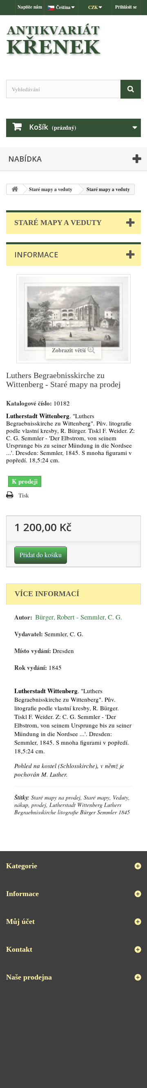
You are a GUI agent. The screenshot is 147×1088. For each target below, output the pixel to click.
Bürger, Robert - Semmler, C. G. (78, 617)
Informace (36, 254)
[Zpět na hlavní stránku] (14, 189)
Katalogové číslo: (29, 403)
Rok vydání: (30, 667)
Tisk (23, 495)
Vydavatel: (28, 634)
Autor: (23, 617)
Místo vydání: (32, 650)
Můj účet (20, 921)
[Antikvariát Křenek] (73, 40)
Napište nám (30, 7)
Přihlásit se (126, 7)
